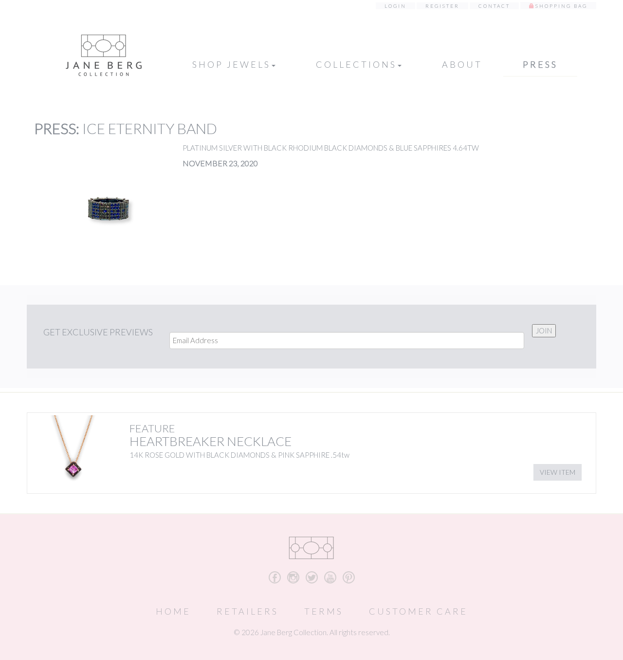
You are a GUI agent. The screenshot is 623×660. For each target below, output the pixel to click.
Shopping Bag (561, 6)
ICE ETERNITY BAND (149, 128)
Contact (494, 6)
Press (540, 64)
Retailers (247, 611)
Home (173, 611)
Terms (323, 611)
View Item (557, 472)
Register (442, 6)
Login (395, 6)
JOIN (544, 330)
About (462, 64)
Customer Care (418, 611)
